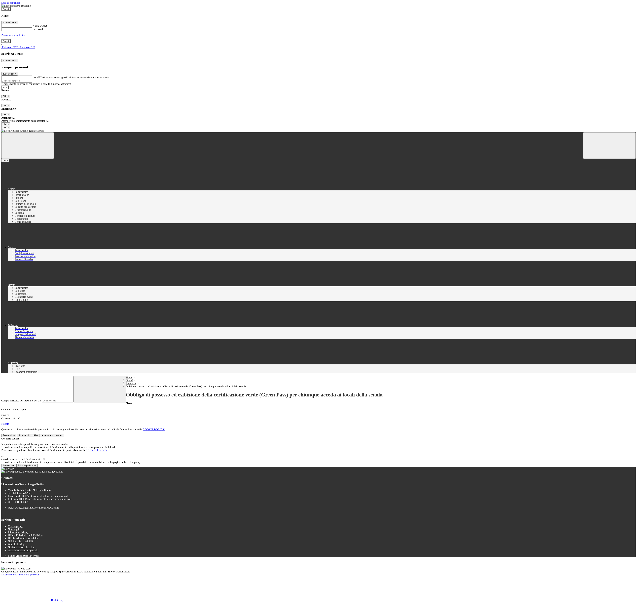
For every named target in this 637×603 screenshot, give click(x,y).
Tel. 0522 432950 (22, 493)
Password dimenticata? (13, 35)
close (5, 160)
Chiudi (6, 96)
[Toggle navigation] (27, 145)
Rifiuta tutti (28, 435)
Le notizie (131, 383)
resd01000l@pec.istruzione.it (42, 499)
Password (38, 29)
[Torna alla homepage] (318, 130)
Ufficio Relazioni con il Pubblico (25, 535)
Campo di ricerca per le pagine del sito (21, 400)
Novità (129, 380)
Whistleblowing (16, 544)
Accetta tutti (52, 435)
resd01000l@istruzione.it (41, 496)
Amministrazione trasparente (23, 550)
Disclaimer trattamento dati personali (20, 574)
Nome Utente (40, 25)
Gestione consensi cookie (21, 547)
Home (129, 377)
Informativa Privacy (18, 532)
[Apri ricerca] (609, 145)
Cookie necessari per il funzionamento (21, 459)
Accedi (6, 9)
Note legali (13, 529)
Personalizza (9, 435)
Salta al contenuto (10, 2)
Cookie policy (15, 526)
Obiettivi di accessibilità (20, 541)
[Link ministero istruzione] (16, 5)
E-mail (36, 77)
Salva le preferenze (27, 465)
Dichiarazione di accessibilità (23, 538)
